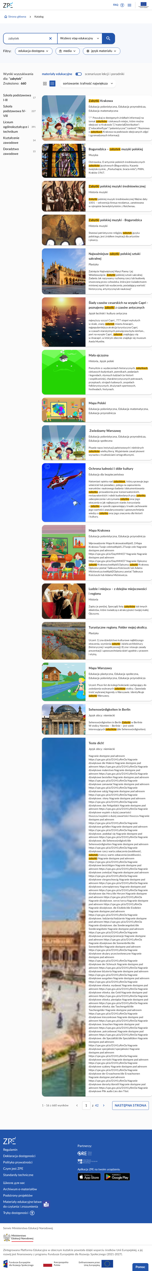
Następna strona (130, 1105)
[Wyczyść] (50, 38)
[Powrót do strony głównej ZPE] (8, 5)
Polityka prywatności (17, 1162)
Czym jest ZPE (13, 1168)
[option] (19, 97)
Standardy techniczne (18, 1175)
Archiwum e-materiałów (20, 1189)
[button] (122, 5)
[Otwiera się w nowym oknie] (89, 1177)
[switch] (83, 74)
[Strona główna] (20, 1140)
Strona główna (17, 16)
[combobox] (33, 51)
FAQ (115, 5)
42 (97, 1105)
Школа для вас (14, 1183)
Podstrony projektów (18, 1195)
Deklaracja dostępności (19, 1156)
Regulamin (10, 1149)
